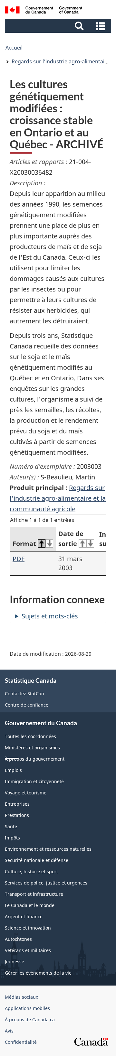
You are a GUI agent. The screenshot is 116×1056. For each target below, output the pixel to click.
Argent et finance (24, 916)
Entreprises (17, 804)
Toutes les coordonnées (30, 736)
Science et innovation (28, 928)
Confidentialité (21, 1042)
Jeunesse (14, 962)
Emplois (13, 770)
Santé (11, 826)
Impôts (12, 838)
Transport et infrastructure (34, 894)
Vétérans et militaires (28, 950)
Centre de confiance (26, 705)
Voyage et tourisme (25, 793)
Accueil (14, 47)
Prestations (17, 815)
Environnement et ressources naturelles (48, 849)
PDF (18, 558)
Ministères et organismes (32, 748)
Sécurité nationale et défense (36, 860)
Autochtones (18, 939)
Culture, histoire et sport (31, 871)
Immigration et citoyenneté (34, 781)
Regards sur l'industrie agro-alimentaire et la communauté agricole (58, 498)
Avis (9, 1031)
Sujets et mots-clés (50, 616)
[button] (58, 26)
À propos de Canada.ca (30, 1019)
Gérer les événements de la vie (38, 973)
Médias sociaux (21, 997)
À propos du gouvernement (34, 759)
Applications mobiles (27, 1008)
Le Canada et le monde (29, 905)
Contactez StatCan (24, 693)
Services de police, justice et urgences (46, 883)
